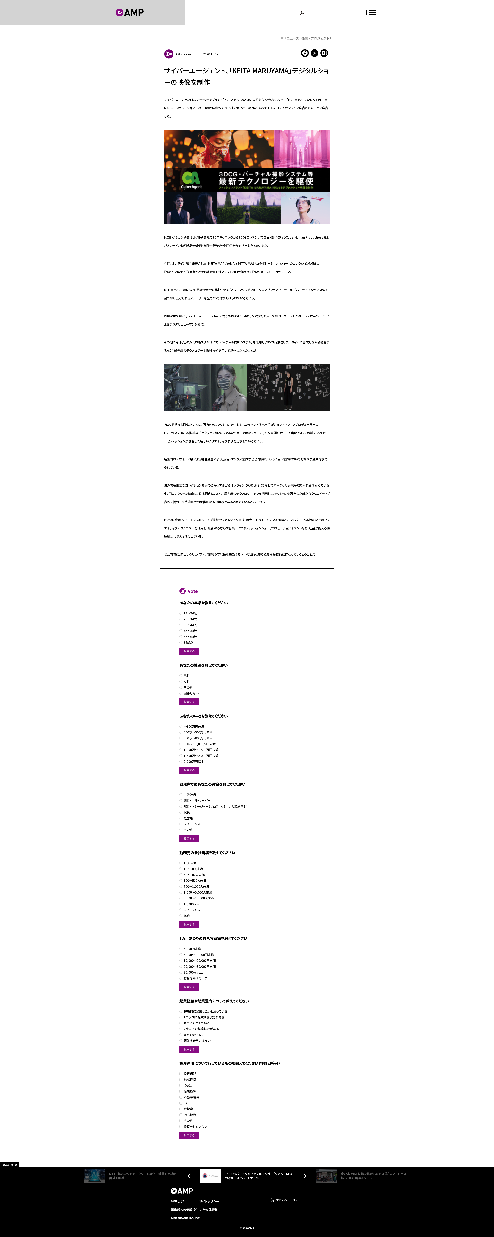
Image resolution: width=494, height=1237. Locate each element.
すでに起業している (197, 1023)
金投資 (188, 1109)
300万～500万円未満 (198, 732)
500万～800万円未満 (198, 738)
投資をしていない (195, 1127)
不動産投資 (191, 1097)
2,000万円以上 (194, 761)
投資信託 (190, 1074)
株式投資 (190, 1080)
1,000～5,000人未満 (198, 892)
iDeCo (188, 1085)
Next (304, 1176)
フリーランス (192, 824)
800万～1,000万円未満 (200, 744)
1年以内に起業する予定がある (204, 1017)
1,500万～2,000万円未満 (201, 756)
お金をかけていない (197, 978)
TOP (281, 38)
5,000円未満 (192, 949)
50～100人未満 (194, 875)
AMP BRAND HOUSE (185, 1218)
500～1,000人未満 (196, 886)
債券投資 (190, 1115)
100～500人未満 (195, 880)
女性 (187, 681)
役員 (187, 812)
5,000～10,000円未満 (199, 955)
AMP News (183, 54)
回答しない (191, 693)
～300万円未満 (194, 726)
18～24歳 (190, 613)
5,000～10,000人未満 (199, 898)
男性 (187, 676)
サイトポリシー (209, 1201)
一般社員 (190, 795)
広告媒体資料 (208, 1209)
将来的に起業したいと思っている (205, 1011)
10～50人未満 (193, 869)
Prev (190, 1176)
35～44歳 (190, 625)
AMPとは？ (178, 1201)
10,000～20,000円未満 (200, 961)
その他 (188, 687)
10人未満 (190, 863)
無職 (187, 916)
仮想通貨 (190, 1091)
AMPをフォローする (286, 1200)
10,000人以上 (193, 904)
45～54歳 (190, 631)
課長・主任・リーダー (197, 800)
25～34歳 (190, 619)
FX (185, 1103)
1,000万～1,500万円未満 (201, 750)
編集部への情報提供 (185, 1209)
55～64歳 (190, 637)
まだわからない (194, 1035)
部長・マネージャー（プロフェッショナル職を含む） (216, 806)
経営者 (188, 818)
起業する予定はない (197, 1041)
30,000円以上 (193, 972)
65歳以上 (190, 642)
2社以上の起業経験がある (201, 1029)
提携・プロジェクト (315, 38)
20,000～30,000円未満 (200, 966)
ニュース (293, 38)
